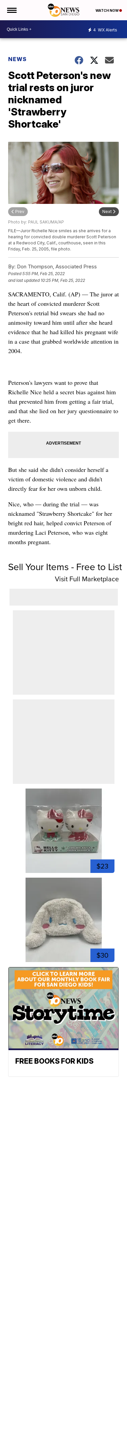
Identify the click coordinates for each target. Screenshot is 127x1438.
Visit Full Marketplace (87, 579)
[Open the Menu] (11, 10)
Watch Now (107, 10)
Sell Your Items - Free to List (65, 567)
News (17, 59)
